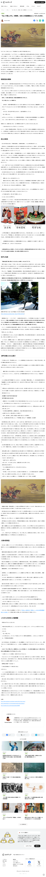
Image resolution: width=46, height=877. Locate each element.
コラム (7, 9)
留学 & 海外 (5, 861)
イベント (4, 864)
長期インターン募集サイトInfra (23, 873)
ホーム (2, 9)
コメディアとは (15, 861)
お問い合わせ (15, 865)
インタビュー (5, 859)
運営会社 (14, 859)
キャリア (4, 865)
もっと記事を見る (23, 824)
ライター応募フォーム (16, 862)
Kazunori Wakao (7, 20)
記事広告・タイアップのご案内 (18, 864)
